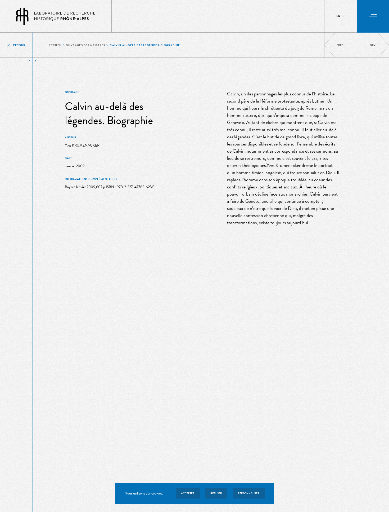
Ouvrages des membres (85, 45)
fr (338, 16)
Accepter (188, 493)
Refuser (216, 493)
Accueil (55, 45)
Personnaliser (248, 493)
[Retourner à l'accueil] (56, 16)
